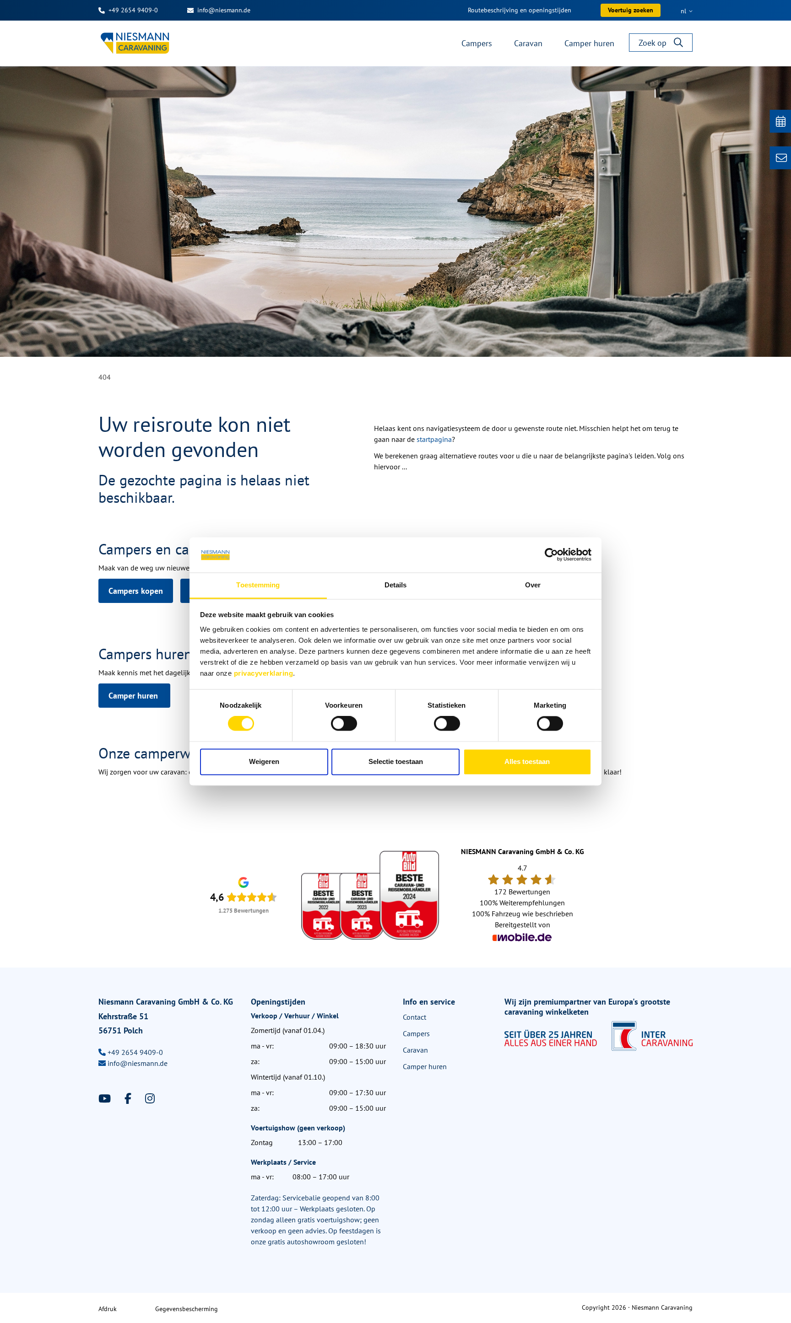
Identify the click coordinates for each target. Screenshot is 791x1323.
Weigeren (264, 761)
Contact (414, 1017)
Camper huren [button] (589, 43)
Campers (416, 1033)
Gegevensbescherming (186, 1309)
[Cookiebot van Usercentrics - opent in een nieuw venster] (551, 555)
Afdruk (107, 1309)
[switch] (344, 723)
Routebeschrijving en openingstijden (519, 10)
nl (684, 11)
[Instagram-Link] (150, 1099)
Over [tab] (533, 585)
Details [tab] (396, 585)
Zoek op (652, 43)
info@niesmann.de (223, 10)
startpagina (434, 439)
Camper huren (134, 695)
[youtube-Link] (106, 1099)
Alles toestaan (527, 761)
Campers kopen (135, 591)
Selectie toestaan (395, 761)
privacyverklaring (263, 673)
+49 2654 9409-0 (133, 10)
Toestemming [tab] (258, 585)
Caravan (415, 1049)
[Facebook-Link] (129, 1099)
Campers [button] (476, 43)
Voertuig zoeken (630, 10)
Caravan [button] (528, 43)
